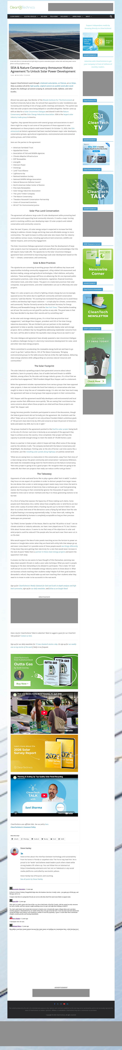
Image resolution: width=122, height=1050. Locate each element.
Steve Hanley (19, 75)
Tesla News (54, 16)
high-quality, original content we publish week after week (51, 86)
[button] (20, 16)
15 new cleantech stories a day (46, 644)
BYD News (44, 16)
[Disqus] (44, 908)
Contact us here (26, 636)
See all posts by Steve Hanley (31, 879)
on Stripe (72, 83)
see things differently (69, 546)
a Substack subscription (48, 83)
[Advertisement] (80, 7)
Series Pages (77, 16)
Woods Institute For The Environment (57, 100)
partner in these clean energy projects (50, 552)
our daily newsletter (38, 588)
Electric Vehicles (30, 16)
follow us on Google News (58, 588)
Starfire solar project (60, 429)
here (46, 824)
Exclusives (64, 16)
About (88, 16)
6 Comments (27, 75)
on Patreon (62, 83)
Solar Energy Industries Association (40, 114)
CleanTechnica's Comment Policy (23, 827)
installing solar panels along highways (41, 452)
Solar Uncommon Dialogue (35, 111)
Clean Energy (14, 16)
